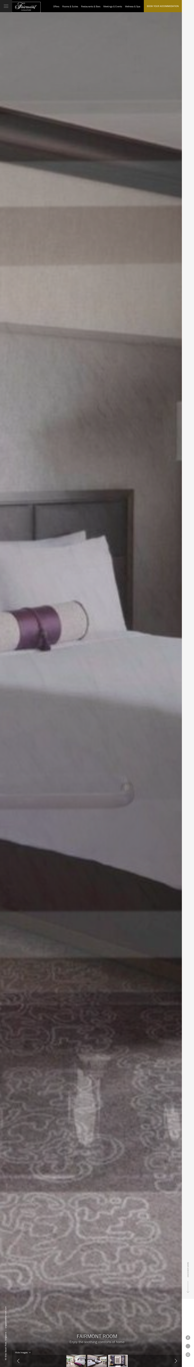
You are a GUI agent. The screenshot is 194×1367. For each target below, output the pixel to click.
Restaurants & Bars (90, 6)
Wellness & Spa (132, 6)
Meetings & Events (112, 6)
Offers (56, 6)
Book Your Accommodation (163, 6)
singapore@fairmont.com (5, 1317)
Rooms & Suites (70, 6)
